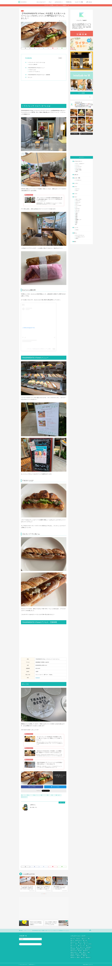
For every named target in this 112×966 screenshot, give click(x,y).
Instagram (38, 677)
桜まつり (85, 952)
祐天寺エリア (80, 955)
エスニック (78, 202)
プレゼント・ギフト (82, 945)
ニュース (76, 227)
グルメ (50, 2)
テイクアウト (44, 795)
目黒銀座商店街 (24, 797)
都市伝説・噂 (74, 957)
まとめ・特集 (77, 177)
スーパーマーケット (80, 235)
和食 (76, 214)
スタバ (77, 190)
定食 (76, 216)
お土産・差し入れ (37, 795)
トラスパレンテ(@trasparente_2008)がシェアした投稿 (39, 348)
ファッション (78, 168)
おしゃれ (73, 940)
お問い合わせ (89, 2)
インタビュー (78, 180)
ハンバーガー (78, 205)
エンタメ (76, 183)
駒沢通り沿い (89, 957)
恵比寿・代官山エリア (75, 952)
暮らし (75, 233)
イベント (77, 165)
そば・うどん (78, 199)
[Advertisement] (43, 92)
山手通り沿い (86, 950)
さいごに (30, 77)
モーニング (73, 947)
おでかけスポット (59, 2)
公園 (76, 171)
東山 (81, 952)
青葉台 (79, 957)
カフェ (75, 186)
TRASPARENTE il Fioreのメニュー (36, 67)
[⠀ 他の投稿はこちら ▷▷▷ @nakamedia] (73, 112)
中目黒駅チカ (59, 795)
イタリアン (78, 200)
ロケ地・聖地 (78, 169)
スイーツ (77, 188)
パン (22, 10)
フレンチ (77, 210)
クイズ (75, 193)
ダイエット (80, 942)
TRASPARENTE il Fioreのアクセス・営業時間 (39, 74)
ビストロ (77, 208)
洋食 (76, 221)
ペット (49, 795)
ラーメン (77, 211)
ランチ (53, 795)
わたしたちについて (41, 2)
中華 (76, 213)
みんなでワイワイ (74, 942)
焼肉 (76, 222)
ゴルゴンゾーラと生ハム (34, 71)
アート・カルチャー (80, 163)
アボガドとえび (32, 69)
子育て (77, 238)
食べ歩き (83, 957)
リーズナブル (83, 947)
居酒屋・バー (78, 219)
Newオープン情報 (79, 2)
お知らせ (76, 174)
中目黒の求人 (69, 2)
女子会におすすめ (74, 950)
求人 (89, 952)
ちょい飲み (85, 940)
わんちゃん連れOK (33, 64)
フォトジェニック (74, 945)
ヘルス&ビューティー (80, 236)
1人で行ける (24, 795)
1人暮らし (79, 938)
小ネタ (77, 229)
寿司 (76, 218)
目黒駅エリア (74, 955)
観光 (75, 241)
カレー (77, 203)
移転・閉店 (85, 955)
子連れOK (80, 950)
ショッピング (78, 166)
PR (89, 938)
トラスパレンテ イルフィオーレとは (36, 62)
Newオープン (30, 795)
